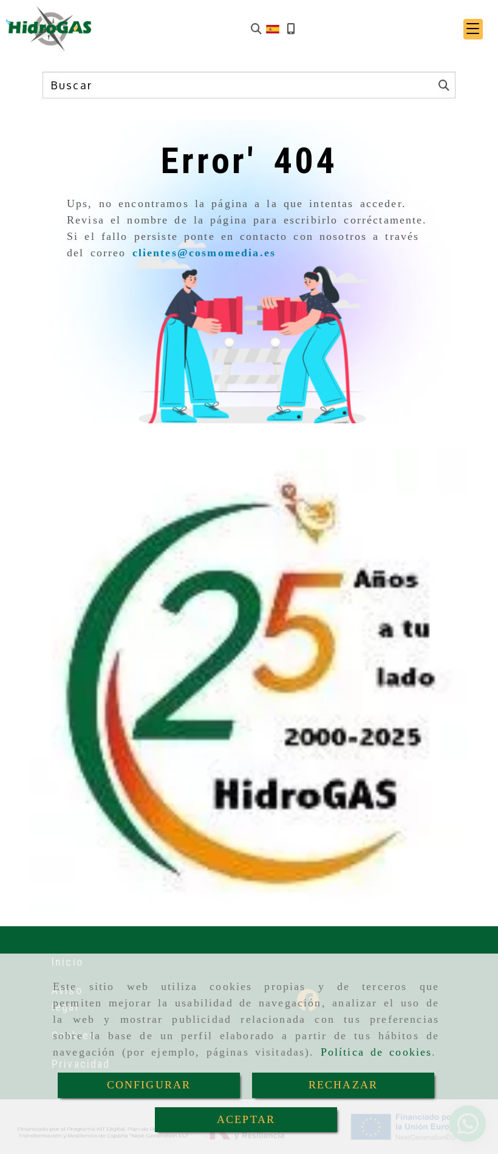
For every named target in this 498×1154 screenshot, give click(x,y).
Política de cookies (376, 1052)
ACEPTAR (246, 1119)
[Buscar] (256, 28)
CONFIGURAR (149, 1085)
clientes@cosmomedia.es (204, 253)
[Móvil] (290, 28)
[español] (272, 28)
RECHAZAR (343, 1085)
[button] (473, 29)
